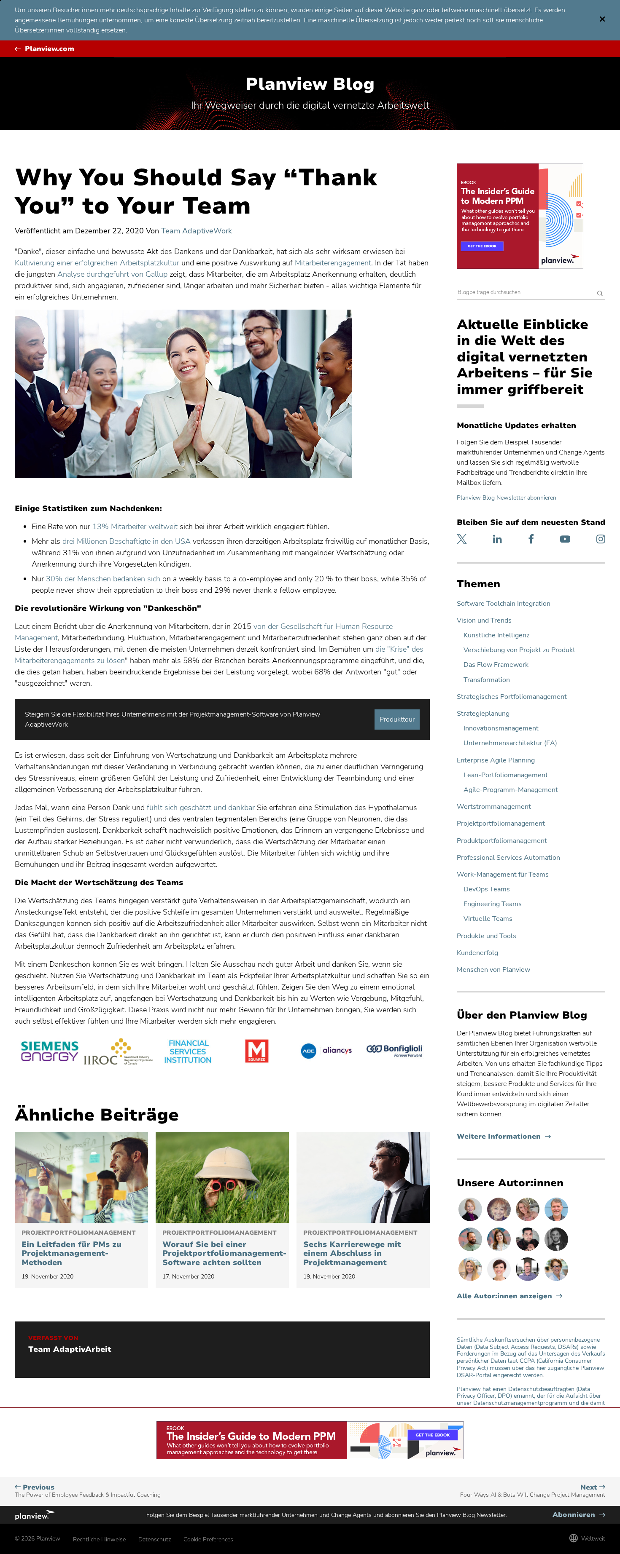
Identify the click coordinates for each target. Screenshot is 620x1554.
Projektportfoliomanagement (501, 824)
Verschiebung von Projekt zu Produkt (519, 650)
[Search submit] (600, 294)
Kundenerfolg (477, 953)
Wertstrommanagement (494, 807)
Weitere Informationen (504, 1137)
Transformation (487, 680)
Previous (88, 1491)
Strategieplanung (483, 714)
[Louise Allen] (556, 1280)
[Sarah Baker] (499, 1250)
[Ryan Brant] (556, 1250)
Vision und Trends (484, 621)
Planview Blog (310, 84)
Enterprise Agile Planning (496, 761)
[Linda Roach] (471, 1220)
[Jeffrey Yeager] (471, 1250)
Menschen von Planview (493, 970)
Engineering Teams (493, 904)
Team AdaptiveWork (196, 231)
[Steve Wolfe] (556, 1220)
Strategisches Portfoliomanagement (512, 697)
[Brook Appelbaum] (499, 1280)
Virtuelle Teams (488, 919)
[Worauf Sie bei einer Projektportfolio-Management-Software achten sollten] (222, 1177)
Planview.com (49, 49)
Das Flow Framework (496, 665)
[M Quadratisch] (256, 1052)
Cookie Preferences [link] (208, 1539)
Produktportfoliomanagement (502, 841)
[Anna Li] (471, 1280)
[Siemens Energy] (49, 1052)
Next (532, 1491)
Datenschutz (154, 1539)
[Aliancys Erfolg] (326, 1052)
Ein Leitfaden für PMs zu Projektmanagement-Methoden (79, 1249)
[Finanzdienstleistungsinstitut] (187, 1052)
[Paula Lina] (499, 1220)
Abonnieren (579, 1515)
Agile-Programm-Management (511, 790)
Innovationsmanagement (501, 729)
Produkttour (397, 719)
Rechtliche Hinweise (99, 1539)
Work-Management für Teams (503, 875)
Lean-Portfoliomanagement (506, 775)
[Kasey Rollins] (528, 1220)
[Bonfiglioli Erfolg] (395, 1052)
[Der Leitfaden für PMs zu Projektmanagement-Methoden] (81, 1177)
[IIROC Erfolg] (118, 1052)
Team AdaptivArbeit (69, 1349)
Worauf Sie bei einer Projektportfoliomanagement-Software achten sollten (222, 1249)
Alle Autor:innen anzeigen (504, 1296)
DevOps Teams (487, 889)
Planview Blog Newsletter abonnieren (506, 498)
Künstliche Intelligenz (496, 635)
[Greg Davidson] (528, 1280)
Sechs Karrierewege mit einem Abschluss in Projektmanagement (360, 1249)
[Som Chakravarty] (528, 1250)
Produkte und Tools (486, 936)
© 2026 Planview (37, 1539)
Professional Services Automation (508, 858)
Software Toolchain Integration (503, 604)
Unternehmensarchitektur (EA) (510, 743)
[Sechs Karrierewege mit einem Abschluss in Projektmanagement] (363, 1177)
